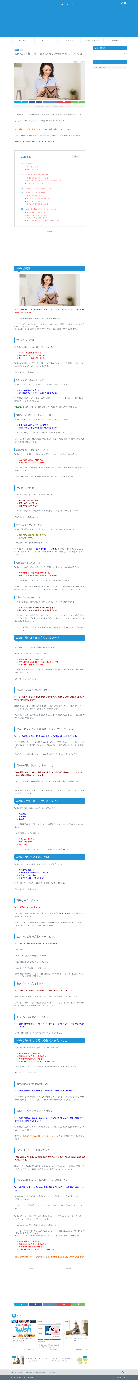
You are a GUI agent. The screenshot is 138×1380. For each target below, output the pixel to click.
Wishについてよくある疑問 (35, 192)
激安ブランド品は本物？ (35, 201)
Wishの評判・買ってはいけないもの (39, 188)
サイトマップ (46, 40)
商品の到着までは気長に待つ (37, 212)
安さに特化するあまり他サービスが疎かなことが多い (45, 181)
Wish (16, 49)
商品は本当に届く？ (34, 196)
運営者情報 (115, 40)
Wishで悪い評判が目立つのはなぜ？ (39, 175)
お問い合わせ (69, 40)
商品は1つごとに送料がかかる (37, 218)
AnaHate (69, 4)
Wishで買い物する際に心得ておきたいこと (41, 209)
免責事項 (30, 1377)
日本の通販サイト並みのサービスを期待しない (43, 220)
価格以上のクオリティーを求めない (39, 215)
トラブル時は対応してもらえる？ (38, 204)
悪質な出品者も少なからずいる (37, 178)
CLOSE (75, 156)
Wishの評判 (30, 164)
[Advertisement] (69, 23)
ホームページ (23, 40)
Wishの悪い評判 (32, 169)
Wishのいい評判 (32, 167)
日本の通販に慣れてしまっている (38, 183)
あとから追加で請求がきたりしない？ (40, 198)
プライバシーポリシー (92, 40)
